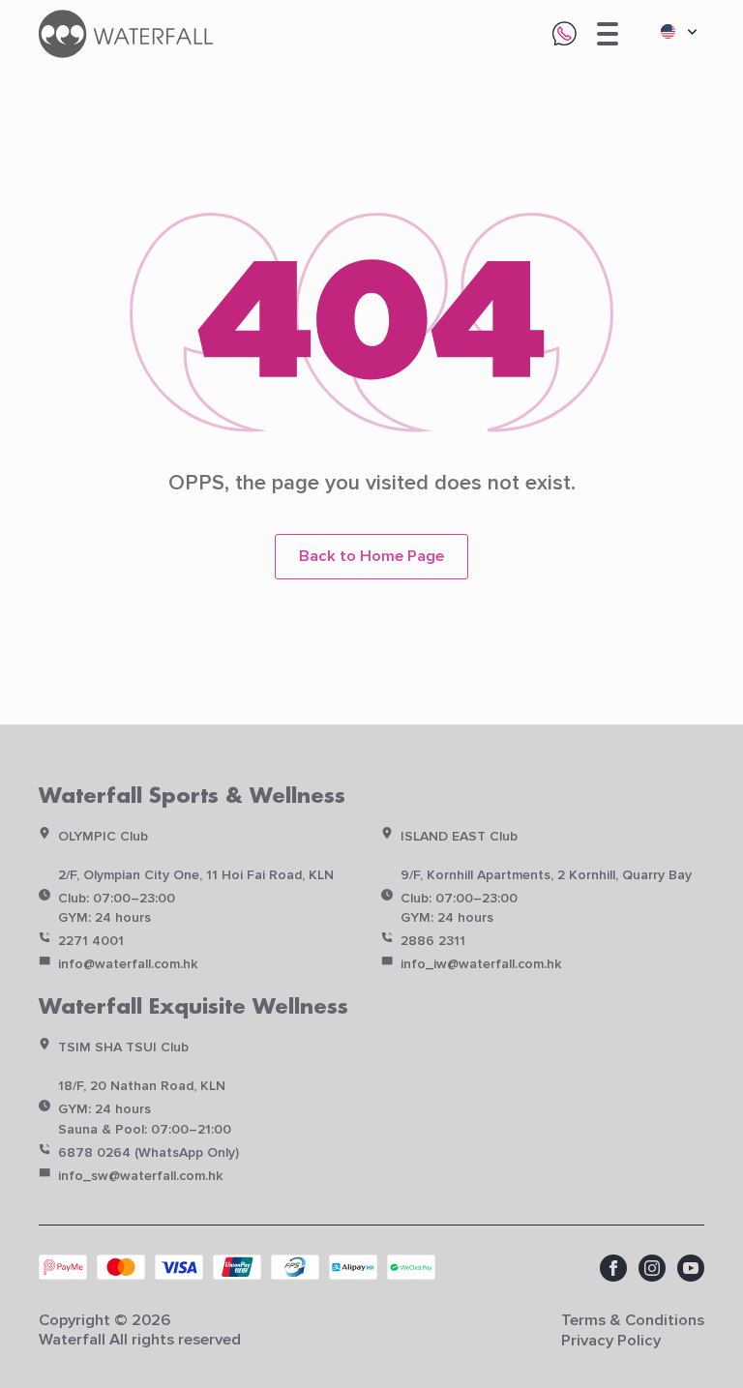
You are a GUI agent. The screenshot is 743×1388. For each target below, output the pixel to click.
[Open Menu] (607, 33)
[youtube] (690, 1268)
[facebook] (613, 1268)
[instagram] (652, 1268)
